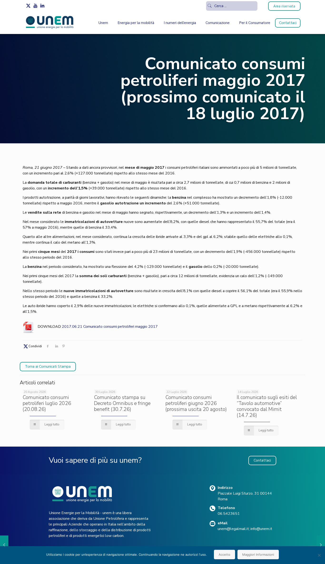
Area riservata (284, 6)
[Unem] (50, 29)
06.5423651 (229, 513)
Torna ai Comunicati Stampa (48, 366)
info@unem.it (261, 528)
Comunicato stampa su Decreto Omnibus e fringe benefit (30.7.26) (122, 403)
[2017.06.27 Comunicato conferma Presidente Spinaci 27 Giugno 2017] (321, 544)
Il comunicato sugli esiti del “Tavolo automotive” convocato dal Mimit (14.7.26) (267, 406)
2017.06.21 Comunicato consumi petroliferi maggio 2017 (110, 326)
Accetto (224, 554)
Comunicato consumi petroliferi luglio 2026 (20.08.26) (47, 403)
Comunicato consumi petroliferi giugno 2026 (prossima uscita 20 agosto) (196, 403)
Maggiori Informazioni (258, 554)
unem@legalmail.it (233, 528)
